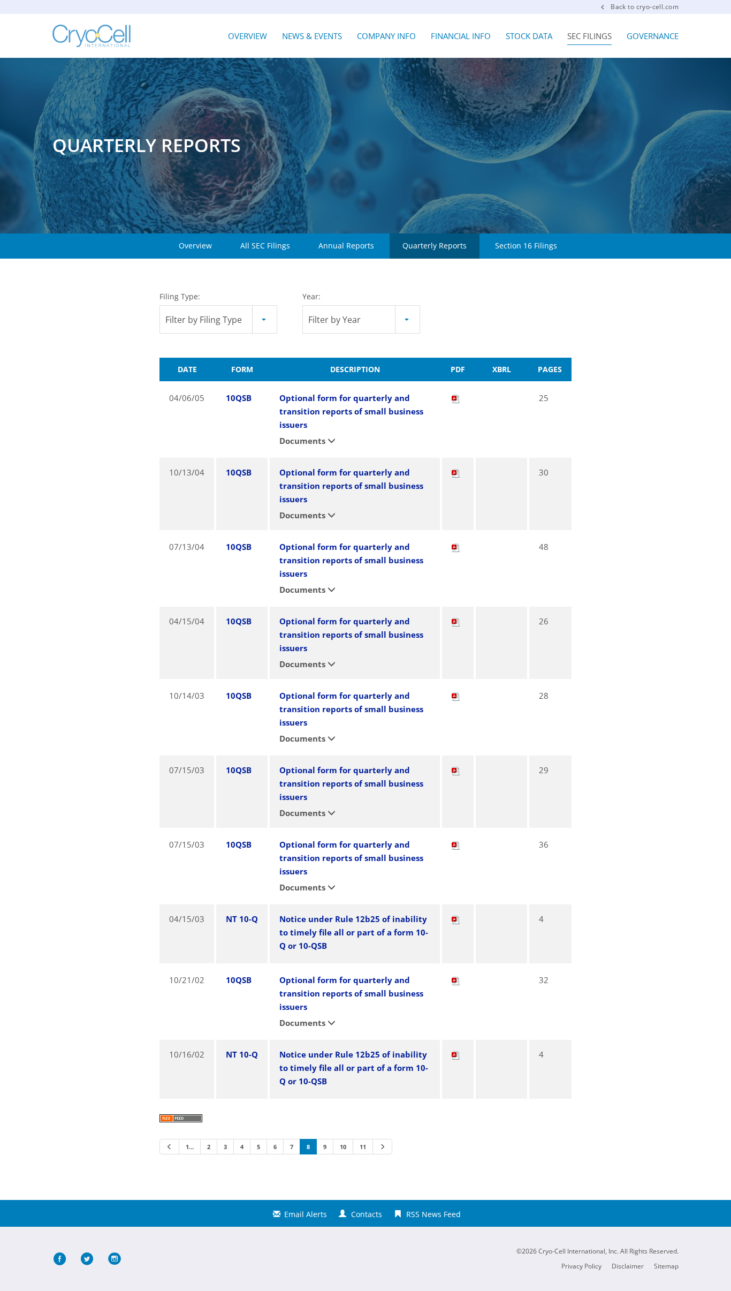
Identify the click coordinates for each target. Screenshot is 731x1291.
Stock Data (529, 36)
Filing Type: (179, 296)
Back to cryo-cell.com (645, 6)
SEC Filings (589, 36)
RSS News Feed (433, 1214)
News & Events (312, 36)
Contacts (366, 1214)
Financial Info (461, 36)
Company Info (386, 36)
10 (343, 1147)
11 (363, 1147)
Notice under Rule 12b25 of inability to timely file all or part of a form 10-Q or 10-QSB (353, 932)
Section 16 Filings (526, 245)
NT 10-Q (242, 918)
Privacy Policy (581, 1266)
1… (190, 1147)
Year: (311, 296)
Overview (247, 36)
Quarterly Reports (434, 245)
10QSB (239, 397)
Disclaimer (628, 1266)
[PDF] (456, 397)
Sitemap (666, 1266)
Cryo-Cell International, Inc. (578, 1251)
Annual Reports (346, 245)
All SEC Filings (265, 245)
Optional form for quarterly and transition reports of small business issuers (351, 411)
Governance (653, 36)
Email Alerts (305, 1214)
